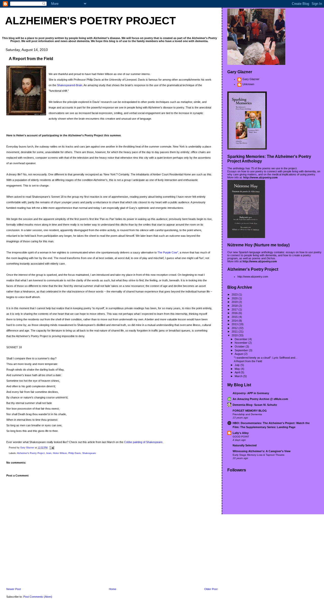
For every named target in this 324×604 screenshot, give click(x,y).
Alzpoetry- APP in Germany (251, 393)
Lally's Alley (241, 432)
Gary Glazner (250, 79)
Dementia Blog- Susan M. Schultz (255, 404)
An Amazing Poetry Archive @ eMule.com (260, 398)
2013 (235, 324)
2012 (235, 328)
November (241, 342)
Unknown (248, 84)
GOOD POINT (241, 436)
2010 (235, 335)
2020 (235, 298)
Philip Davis (74, 453)
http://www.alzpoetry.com (260, 177)
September (242, 350)
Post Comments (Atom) (37, 596)
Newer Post (13, 589)
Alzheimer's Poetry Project (90, 21)
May (238, 368)
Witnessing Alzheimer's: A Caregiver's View (262, 451)
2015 (235, 316)
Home (112, 589)
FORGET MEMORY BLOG (250, 410)
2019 (235, 301)
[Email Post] (51, 447)
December (241, 339)
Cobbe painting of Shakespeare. (143, 442)
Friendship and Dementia (247, 414)
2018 (235, 305)
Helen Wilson (60, 453)
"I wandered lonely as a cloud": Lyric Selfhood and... (265, 357)
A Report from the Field (248, 361)
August (239, 353)
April (238, 372)
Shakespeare (89, 453)
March (239, 376)
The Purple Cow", (168, 252)
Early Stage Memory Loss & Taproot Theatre (259, 454)
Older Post (210, 589)
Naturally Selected (245, 445)
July (237, 365)
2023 (235, 294)
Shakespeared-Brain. (70, 85)
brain (48, 453)
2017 (235, 309)
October (240, 346)
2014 (235, 320)
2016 (235, 313)
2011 (235, 331)
